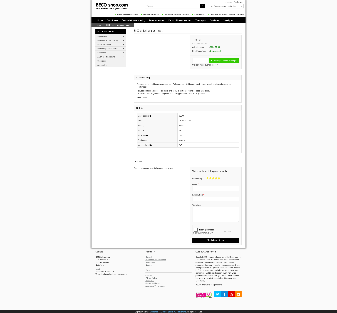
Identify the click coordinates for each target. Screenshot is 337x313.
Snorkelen (214, 20)
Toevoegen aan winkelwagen (224, 60)
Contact (148, 257)
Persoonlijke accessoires (179, 20)
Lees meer (199, 280)
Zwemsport (200, 20)
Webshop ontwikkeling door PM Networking (168, 311)
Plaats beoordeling (215, 240)
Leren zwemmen (156, 20)
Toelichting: (197, 205)
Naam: (195, 184)
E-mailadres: (197, 194)
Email (97, 269)
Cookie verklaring (152, 283)
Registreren (239, 2)
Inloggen (228, 2)
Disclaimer (149, 280)
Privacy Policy (151, 278)
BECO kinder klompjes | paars (117, 25)
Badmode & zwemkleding (133, 20)
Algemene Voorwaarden (155, 286)
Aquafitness (112, 20)
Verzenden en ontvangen (155, 259)
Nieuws (148, 265)
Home (100, 20)
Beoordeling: (197, 178)
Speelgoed (228, 20)
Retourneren (150, 262)
